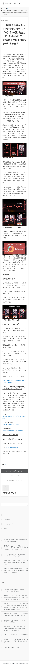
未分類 (5, 528)
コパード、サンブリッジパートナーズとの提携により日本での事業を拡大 (15, 540)
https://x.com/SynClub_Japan (10, 424)
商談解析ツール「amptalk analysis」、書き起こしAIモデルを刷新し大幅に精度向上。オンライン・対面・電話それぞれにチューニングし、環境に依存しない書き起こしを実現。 (16, 606)
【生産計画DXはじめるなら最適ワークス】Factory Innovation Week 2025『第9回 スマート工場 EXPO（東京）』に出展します (16, 547)
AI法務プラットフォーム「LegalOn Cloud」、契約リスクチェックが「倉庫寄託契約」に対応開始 (16, 640)
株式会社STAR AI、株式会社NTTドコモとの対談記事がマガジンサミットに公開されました (16, 614)
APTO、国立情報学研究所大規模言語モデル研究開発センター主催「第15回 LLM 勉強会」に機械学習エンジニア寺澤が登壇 (16, 570)
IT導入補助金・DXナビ (11, 3)
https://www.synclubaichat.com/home (13, 430)
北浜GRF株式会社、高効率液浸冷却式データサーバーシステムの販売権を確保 (16, 590)
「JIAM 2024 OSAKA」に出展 (11, 647)
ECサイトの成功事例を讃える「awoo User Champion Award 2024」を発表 (14, 555)
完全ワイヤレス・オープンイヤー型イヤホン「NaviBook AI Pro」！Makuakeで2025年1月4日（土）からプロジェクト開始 (15, 628)
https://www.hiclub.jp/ (12, 447)
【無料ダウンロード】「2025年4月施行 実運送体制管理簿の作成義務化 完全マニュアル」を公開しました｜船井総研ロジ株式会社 (16, 597)
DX (5, 464)
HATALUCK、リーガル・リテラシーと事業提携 (16, 634)
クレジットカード (8, 524)
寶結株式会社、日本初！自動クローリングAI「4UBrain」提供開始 (15, 621)
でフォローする (15, 475)
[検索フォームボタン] (26, 505)
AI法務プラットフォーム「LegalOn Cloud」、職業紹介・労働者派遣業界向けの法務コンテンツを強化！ (16, 562)
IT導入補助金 (7, 519)
